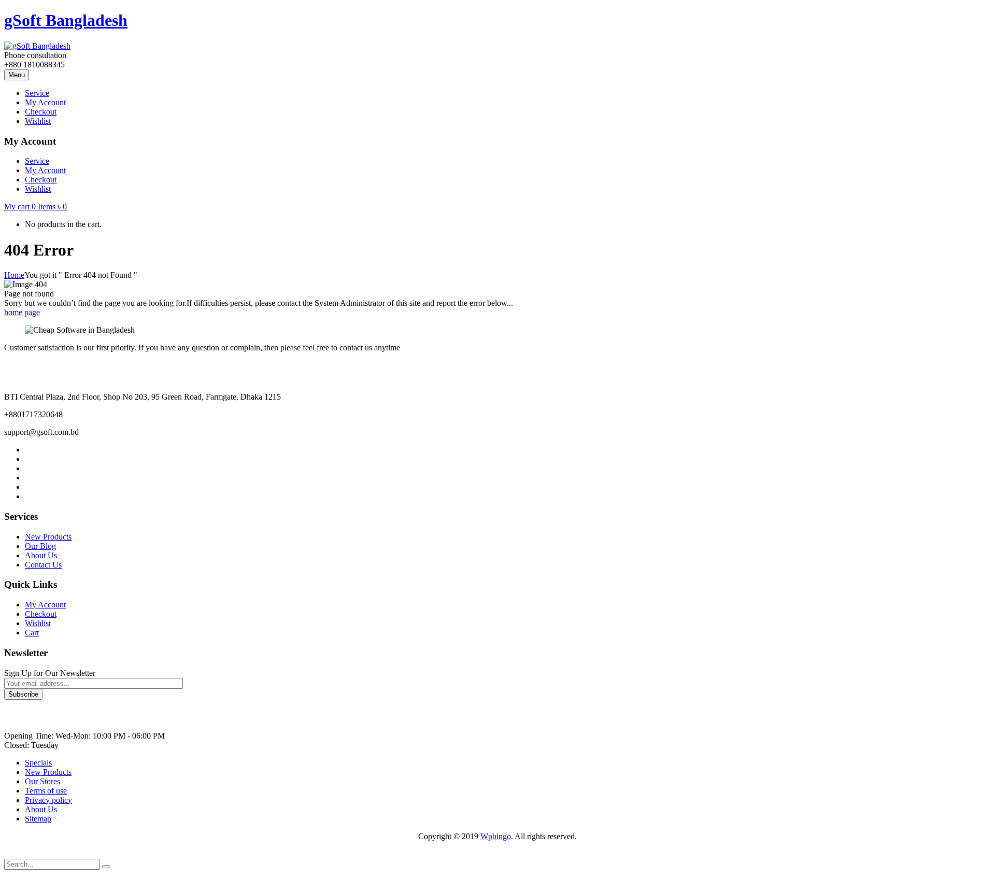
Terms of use (46, 790)
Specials (38, 762)
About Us (41, 555)
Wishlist (38, 623)
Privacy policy (48, 800)
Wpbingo (495, 836)
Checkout (40, 614)
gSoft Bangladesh (65, 20)
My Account (45, 604)
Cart (32, 632)
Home (14, 275)
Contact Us (43, 564)
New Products (48, 536)
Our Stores (42, 781)
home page (22, 312)
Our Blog (40, 546)
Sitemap (38, 818)
